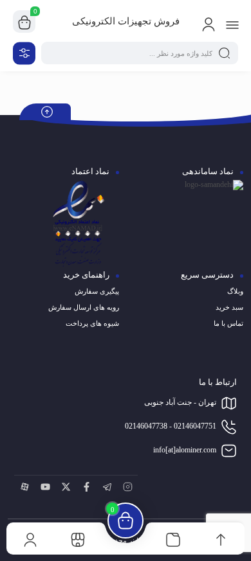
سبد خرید (229, 307)
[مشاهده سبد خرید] (24, 21)
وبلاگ (235, 291)
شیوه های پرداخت (92, 323)
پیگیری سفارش (97, 291)
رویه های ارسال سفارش (83, 307)
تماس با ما (228, 323)
